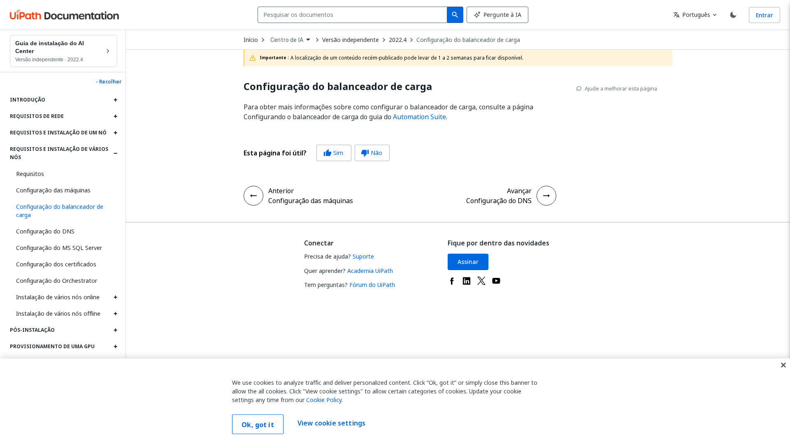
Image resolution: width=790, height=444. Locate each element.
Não (371, 152)
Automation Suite (419, 117)
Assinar (468, 261)
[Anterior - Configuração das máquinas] (253, 196)
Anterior (281, 191)
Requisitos (30, 173)
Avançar (519, 191)
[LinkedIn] (466, 281)
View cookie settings (331, 423)
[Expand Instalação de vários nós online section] (115, 297)
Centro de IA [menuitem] (286, 40)
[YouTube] (496, 281)
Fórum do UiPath (372, 284)
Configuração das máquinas (53, 190)
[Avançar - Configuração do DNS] (546, 196)
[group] (317, 153)
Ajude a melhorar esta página (621, 88)
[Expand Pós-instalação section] (115, 330)
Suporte (363, 256)
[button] (63, 211)
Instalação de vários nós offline (58, 313)
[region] (395, 401)
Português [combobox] (691, 14)
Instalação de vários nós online (58, 297)
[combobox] (354, 14)
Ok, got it (258, 425)
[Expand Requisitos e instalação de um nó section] (115, 132)
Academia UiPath (370, 270)
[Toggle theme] (733, 15)
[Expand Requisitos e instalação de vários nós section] (115, 153)
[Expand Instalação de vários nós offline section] (115, 313)
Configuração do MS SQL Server (59, 247)
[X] (481, 281)
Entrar (764, 15)
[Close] (783, 365)
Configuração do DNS (45, 231)
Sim (333, 152)
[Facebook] (452, 281)
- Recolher (108, 82)
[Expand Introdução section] (115, 100)
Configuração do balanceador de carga (468, 40)
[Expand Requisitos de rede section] (115, 116)
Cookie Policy (324, 399)
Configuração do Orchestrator (56, 280)
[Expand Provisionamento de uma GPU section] (115, 346)
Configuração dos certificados (56, 264)
